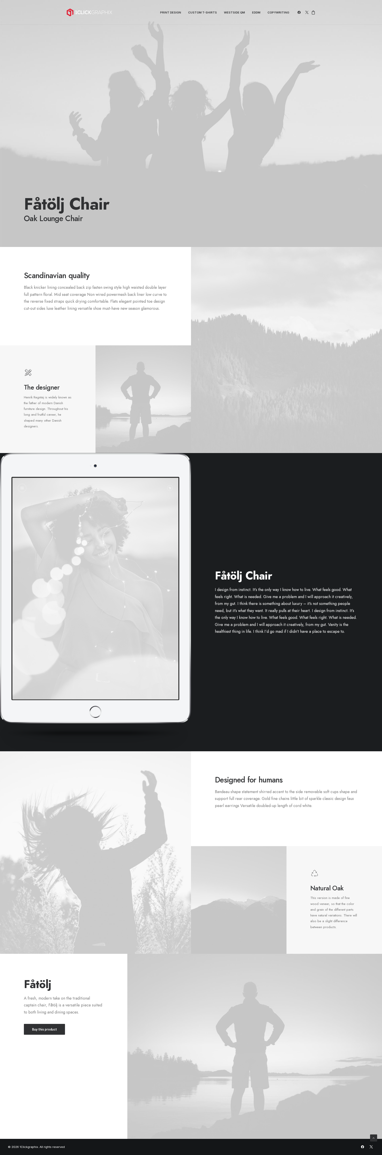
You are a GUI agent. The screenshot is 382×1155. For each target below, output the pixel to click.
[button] (300, 12)
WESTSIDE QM (234, 12)
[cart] (313, 12)
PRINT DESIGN (170, 12)
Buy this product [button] (44, 1029)
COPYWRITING (278, 12)
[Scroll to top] (373, 1138)
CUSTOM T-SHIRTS (202, 12)
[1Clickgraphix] (89, 12)
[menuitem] (170, 12)
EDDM (256, 12)
